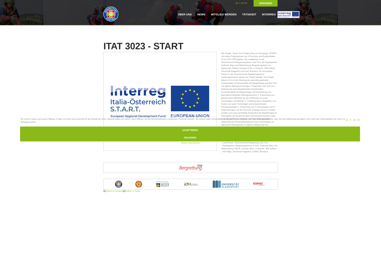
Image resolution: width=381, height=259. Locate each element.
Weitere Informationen (190, 143)
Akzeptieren (190, 130)
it (351, 120)
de (347, 120)
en (354, 120)
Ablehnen (190, 137)
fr (358, 120)
